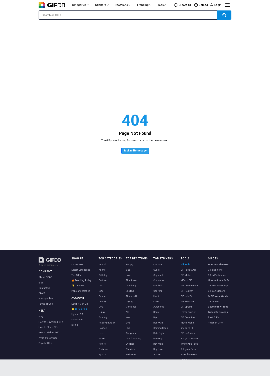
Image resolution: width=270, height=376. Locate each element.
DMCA (42, 293)
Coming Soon (160, 328)
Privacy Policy (46, 298)
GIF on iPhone (215, 269)
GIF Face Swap (189, 269)
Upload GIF (77, 314)
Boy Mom (158, 343)
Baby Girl (158, 322)
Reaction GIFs (215, 322)
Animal (102, 264)
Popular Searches (80, 291)
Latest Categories (80, 269)
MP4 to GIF (186, 280)
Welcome (131, 354)
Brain (156, 312)
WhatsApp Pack (189, 343)
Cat (100, 285)
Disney (102, 301)
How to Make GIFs (218, 264)
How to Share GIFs (48, 327)
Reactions (121, 5)
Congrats (131, 333)
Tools (161, 5)
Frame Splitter (188, 312)
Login (218, 5)
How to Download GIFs (51, 322)
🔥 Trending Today (81, 280)
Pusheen (103, 349)
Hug (128, 328)
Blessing (158, 338)
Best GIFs (213, 317)
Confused (131, 306)
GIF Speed (186, 306)
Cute (101, 291)
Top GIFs (76, 275)
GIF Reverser (187, 301)
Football (157, 285)
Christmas (158, 280)
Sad (128, 269)
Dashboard (77, 319)
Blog (41, 282)
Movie (102, 338)
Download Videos (218, 306)
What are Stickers (48, 337)
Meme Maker (188, 322)
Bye (128, 322)
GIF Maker (186, 275)
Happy (129, 264)
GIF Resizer (187, 291)
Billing (74, 324)
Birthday (103, 275)
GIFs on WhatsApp (218, 285)
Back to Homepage (135, 150)
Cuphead (158, 275)
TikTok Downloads (218, 312)
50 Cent (157, 354)
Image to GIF (187, 328)
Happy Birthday (107, 322)
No (127, 312)
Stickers (100, 5)
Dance (102, 296)
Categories (79, 5)
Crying (129, 301)
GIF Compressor (189, 285)
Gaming (103, 317)
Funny (102, 312)
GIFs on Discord (216, 291)
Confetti (157, 291)
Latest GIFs (77, 264)
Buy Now (158, 349)
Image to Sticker (189, 338)
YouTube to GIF (189, 354)
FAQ (41, 316)
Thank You (131, 280)
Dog (101, 306)
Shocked (131, 349)
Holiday (103, 328)
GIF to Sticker (188, 333)
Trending (143, 5)
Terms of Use (46, 303)
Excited (130, 291)
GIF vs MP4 (213, 301)
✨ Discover (77, 285)
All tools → (187, 264)
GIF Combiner (188, 317)
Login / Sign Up (79, 303)
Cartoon (103, 280)
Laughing (131, 285)
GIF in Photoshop (217, 275)
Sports (102, 354)
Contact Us (44, 288)
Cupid (156, 269)
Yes (128, 317)
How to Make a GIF (49, 332)
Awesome (158, 306)
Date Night (159, 333)
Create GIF (185, 5)
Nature (102, 343)
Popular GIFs (45, 343)
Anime (102, 269)
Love (101, 333)
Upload (203, 5)
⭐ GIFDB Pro (79, 309)
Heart (156, 296)
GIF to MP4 (186, 296)
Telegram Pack (188, 349)
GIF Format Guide (218, 296)
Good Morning (133, 338)
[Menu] (227, 5)
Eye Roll (130, 343)
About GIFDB (45, 277)
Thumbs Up (132, 296)
